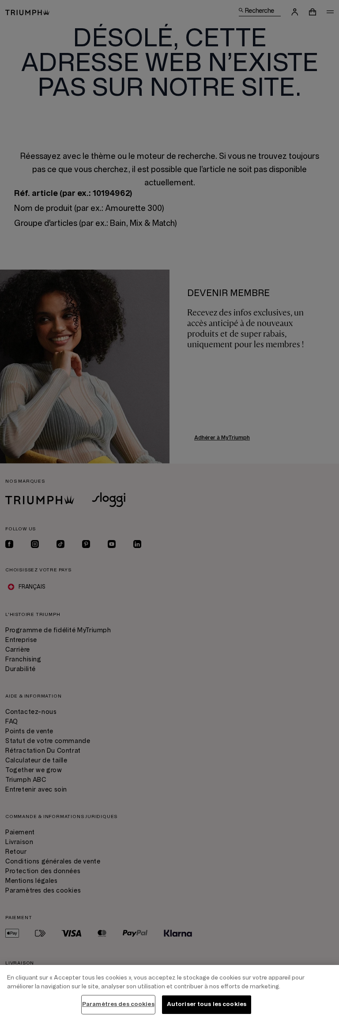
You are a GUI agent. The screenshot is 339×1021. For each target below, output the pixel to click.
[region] (169, 993)
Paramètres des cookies (118, 1004)
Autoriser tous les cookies (206, 1004)
